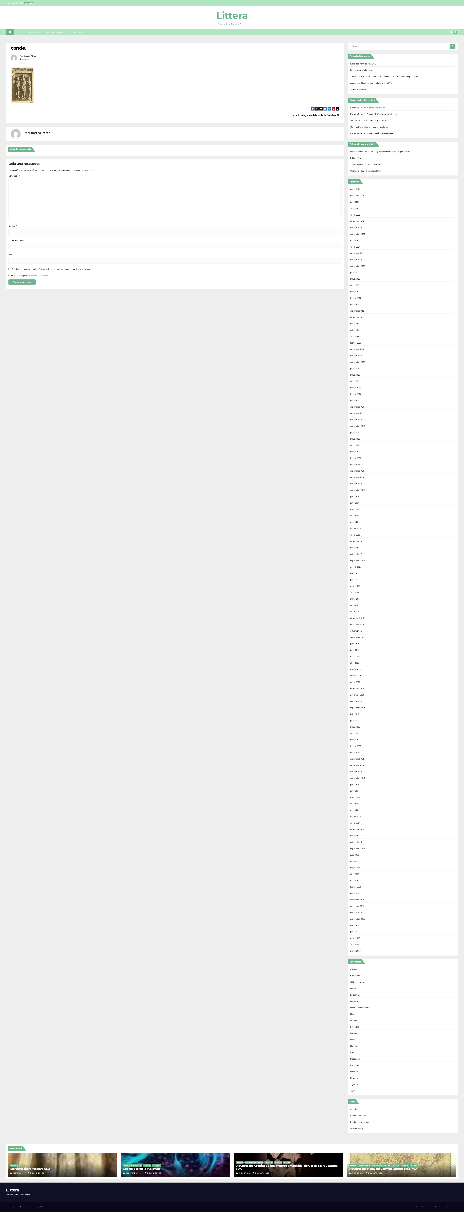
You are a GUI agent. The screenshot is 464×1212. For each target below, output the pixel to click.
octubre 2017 (356, 554)
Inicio (20, 32)
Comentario (14, 176)
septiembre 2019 (357, 426)
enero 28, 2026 (19, 1173)
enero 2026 (355, 189)
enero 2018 (355, 535)
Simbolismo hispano (359, 89)
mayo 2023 (355, 279)
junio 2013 (355, 861)
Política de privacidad (37, 276)
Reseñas (77, 32)
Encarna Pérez (29, 56)
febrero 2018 (355, 529)
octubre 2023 (356, 260)
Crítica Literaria (357, 982)
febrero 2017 (355, 605)
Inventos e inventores (376, 108)
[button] (451, 32)
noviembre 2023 (357, 253)
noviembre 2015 (357, 695)
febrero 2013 (355, 887)
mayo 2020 (355, 375)
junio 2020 (355, 368)
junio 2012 (355, 932)
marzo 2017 (355, 599)
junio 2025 (355, 202)
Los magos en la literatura (361, 70)
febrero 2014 (355, 817)
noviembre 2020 (357, 349)
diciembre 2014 (357, 759)
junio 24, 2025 (358, 1173)
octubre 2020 (356, 356)
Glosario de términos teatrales (380, 133)
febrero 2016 (355, 676)
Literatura (354, 1033)
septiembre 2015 (357, 708)
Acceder (354, 1109)
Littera (232, 15)
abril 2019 (354, 445)
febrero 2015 (355, 746)
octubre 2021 (356, 330)
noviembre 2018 (357, 477)
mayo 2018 (355, 509)
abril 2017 (354, 593)
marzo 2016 (355, 669)
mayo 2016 (355, 657)
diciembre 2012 (357, 900)
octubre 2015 (356, 701)
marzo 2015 (355, 740)
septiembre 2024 (357, 234)
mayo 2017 (355, 586)
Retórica (354, 1078)
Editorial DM (355, 158)
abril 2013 (354, 874)
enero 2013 (355, 893)
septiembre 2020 (357, 362)
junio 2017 (355, 580)
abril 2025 (354, 208)
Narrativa (354, 1046)
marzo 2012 (355, 951)
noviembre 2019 (357, 413)
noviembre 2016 (357, 625)
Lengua (353, 1021)
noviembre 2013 (357, 836)
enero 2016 (355, 682)
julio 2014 (354, 785)
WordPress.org (356, 1128)
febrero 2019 (355, 458)
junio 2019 (355, 432)
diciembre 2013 (357, 829)
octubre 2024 (356, 228)
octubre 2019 (356, 420)
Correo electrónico (16, 240)
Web (10, 255)
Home (418, 1207)
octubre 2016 (356, 631)
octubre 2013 (356, 842)
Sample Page (444, 1207)
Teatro (353, 1091)
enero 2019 (355, 464)
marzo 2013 (355, 881)
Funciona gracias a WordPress (17, 1207)
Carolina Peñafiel (358, 127)
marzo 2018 (355, 522)
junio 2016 (355, 650)
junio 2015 (355, 721)
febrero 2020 (355, 394)
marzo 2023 (355, 292)
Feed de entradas (358, 1116)
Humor (353, 1014)
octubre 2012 (356, 913)
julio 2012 (354, 925)
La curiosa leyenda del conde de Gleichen (314, 115)
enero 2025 (355, 215)
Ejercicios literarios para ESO (363, 64)
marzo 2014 (355, 810)
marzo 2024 (355, 240)
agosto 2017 (355, 567)
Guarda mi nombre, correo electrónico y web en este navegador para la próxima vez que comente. (53, 269)
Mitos (352, 1040)
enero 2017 (355, 612)
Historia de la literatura (360, 1008)
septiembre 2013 (357, 849)
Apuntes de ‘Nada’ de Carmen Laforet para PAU (371, 83)
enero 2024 (355, 247)
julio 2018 (354, 496)
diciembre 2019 (357, 407)
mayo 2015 (355, 727)
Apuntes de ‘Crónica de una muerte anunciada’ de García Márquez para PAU (384, 77)
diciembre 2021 (357, 317)
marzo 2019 (355, 452)
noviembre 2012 (357, 906)
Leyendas (354, 1027)
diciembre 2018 (357, 471)
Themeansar (46, 1207)
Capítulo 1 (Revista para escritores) (365, 171)
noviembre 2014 (357, 765)
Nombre (12, 226)
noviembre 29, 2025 (134, 1173)
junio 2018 (355, 503)
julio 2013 (354, 855)
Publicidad (355, 1059)
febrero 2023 (355, 298)
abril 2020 (354, 381)
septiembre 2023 (357, 266)
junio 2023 (355, 272)
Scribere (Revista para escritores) (365, 165)
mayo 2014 (355, 797)
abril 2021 (354, 336)
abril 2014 (354, 804)
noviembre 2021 (357, 324)
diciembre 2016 (357, 618)
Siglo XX (354, 1085)
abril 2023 (354, 285)
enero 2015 (355, 753)
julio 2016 (354, 644)
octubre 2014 (356, 772)
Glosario (354, 1001)
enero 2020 (355, 400)
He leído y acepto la (29, 276)
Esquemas (355, 995)
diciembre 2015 (357, 689)
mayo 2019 (355, 439)
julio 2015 (354, 714)
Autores (353, 969)
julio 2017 (354, 573)
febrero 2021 (355, 343)
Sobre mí (33, 32)
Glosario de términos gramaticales (382, 114)
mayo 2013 (355, 868)
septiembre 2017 (357, 561)
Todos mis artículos (56, 32)
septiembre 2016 (357, 637)
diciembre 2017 (357, 541)
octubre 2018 (356, 484)
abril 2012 (354, 945)
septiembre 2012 (357, 919)
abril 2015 (354, 733)
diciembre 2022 (357, 311)
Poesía (353, 1053)
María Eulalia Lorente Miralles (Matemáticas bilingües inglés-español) (381, 152)
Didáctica (354, 988)
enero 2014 (355, 823)
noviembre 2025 (357, 196)
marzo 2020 (355, 388)
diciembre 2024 (357, 221)
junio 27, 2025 (245, 1173)
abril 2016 (354, 663)
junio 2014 (355, 791)
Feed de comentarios (359, 1122)
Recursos (354, 1065)
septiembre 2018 (357, 490)
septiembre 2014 (357, 778)
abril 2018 (354, 516)
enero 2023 (355, 304)
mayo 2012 (355, 938)
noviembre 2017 (357, 548)
